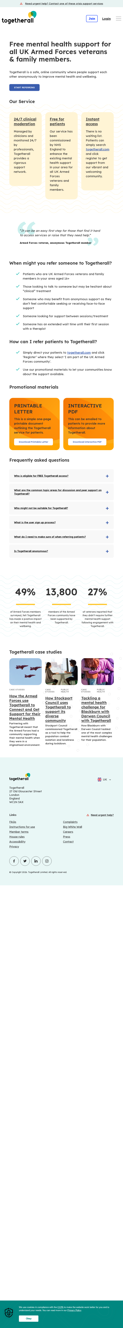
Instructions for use (22, 827)
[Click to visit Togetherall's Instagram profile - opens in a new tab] (47, 861)
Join (92, 18)
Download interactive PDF (87, 442)
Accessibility (17, 841)
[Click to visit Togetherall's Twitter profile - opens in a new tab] (25, 861)
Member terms (18, 832)
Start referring (24, 87)
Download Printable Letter (33, 442)
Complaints (70, 822)
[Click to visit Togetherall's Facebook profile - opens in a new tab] (14, 861)
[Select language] (109, 780)
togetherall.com (97, 149)
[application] (61, 1314)
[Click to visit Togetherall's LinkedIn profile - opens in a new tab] (36, 861)
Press (66, 836)
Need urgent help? (102, 814)
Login (106, 18)
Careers (68, 832)
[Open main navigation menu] (118, 18)
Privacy (14, 846)
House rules (17, 836)
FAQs (12, 822)
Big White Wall (72, 827)
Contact (68, 841)
